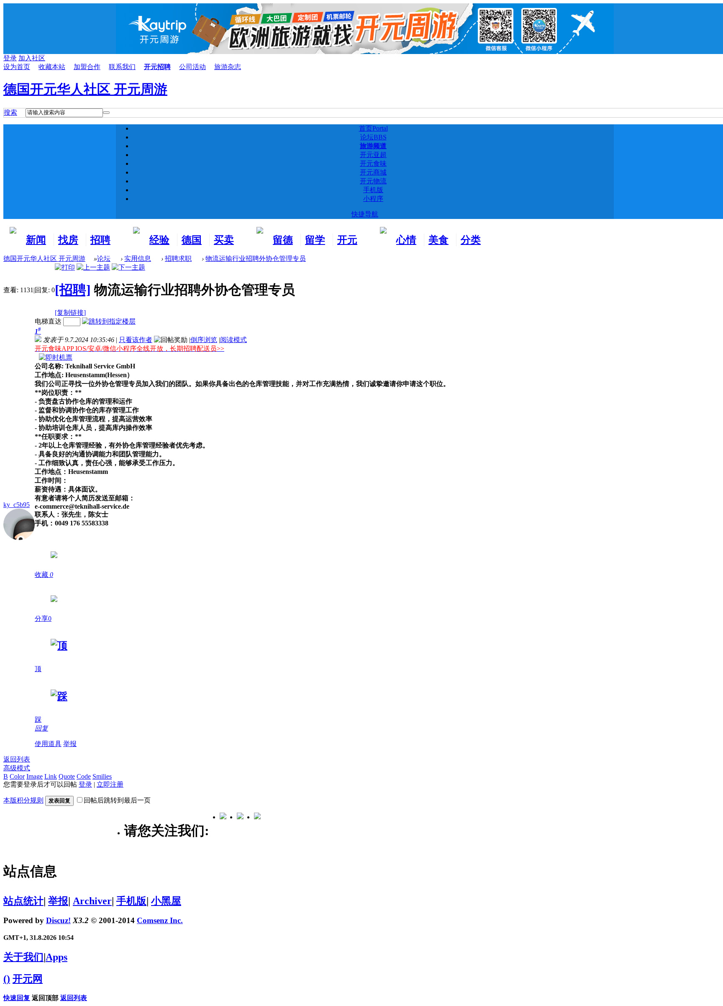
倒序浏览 (203, 339)
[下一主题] (128, 267)
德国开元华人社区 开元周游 (85, 89)
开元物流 (373, 181)
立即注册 (110, 784)
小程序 (373, 198)
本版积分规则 (23, 800)
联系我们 (122, 66)
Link (50, 776)
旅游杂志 (227, 66)
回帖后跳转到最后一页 (117, 800)
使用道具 (48, 743)
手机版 (373, 189)
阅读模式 (233, 339)
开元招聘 (157, 66)
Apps (56, 957)
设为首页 (16, 66)
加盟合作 (87, 66)
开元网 (28, 978)
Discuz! (58, 920)
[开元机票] (55, 357)
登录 (85, 784)
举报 (70, 743)
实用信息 (137, 258)
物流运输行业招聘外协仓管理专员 (255, 258)
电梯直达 (48, 321)
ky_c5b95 (16, 504)
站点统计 (23, 900)
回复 (41, 728)
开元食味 (373, 163)
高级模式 (16, 768)
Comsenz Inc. (160, 920)
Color (17, 776)
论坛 (373, 137)
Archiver (92, 900)
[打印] (65, 267)
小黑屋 (166, 900)
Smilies (102, 776)
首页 (373, 128)
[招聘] (73, 289)
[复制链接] (70, 312)
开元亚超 (373, 154)
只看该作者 (135, 339)
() (6, 978)
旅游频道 (373, 145)
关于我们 (23, 957)
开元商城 (373, 172)
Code (84, 776)
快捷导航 (364, 214)
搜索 (10, 112)
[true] (106, 112)
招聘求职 (178, 258)
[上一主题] (93, 267)
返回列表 (16, 759)
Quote (67, 776)
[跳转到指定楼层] (109, 321)
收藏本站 (51, 66)
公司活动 (192, 66)
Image (34, 776)
